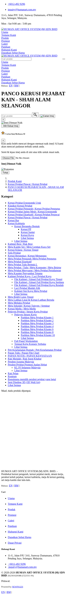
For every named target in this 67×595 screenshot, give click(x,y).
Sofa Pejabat (14, 252)
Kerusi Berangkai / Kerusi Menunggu (27, 255)
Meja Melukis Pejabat (19, 302)
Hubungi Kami (9, 49)
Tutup (5, 172)
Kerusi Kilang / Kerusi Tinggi (23, 249)
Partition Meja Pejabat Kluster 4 (37, 326)
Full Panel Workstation (26, 341)
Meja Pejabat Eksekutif (20, 261)
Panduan (5, 46)
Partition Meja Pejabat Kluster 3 (37, 323)
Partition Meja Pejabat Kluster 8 (37, 332)
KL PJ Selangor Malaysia (27, 367)
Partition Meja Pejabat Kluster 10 (38, 335)
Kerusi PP (26, 229)
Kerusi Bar (13, 220)
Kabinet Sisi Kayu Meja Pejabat (30, 291)
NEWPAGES (17, 587)
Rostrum (12, 376)
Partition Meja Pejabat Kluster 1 (37, 317)
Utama (4, 32)
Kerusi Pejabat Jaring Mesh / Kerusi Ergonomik (32, 211)
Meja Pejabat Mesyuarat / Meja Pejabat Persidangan (34, 270)
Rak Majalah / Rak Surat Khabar (24, 358)
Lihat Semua (27, 238)
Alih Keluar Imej (10, 126)
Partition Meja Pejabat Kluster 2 (37, 320)
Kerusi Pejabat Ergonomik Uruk (24, 202)
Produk (5, 38)
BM (16, 85)
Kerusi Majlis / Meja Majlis (22, 308)
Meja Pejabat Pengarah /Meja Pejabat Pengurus (32, 258)
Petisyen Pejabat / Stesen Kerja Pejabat (28, 311)
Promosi (5, 41)
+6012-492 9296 (16, 4)
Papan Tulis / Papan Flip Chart (23, 352)
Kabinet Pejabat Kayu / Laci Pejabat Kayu (29, 276)
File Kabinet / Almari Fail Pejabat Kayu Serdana (39, 282)
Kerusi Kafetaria (16, 223)
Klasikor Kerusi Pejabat (20, 205)
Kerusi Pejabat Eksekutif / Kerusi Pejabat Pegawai (34, 214)
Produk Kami (15, 181)
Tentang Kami (8, 35)
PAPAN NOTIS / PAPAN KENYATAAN (30, 355)
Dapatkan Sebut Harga (13, 52)
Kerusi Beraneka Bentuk (27, 226)
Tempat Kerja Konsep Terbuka (30, 344)
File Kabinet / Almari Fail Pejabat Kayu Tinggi (38, 279)
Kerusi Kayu (27, 235)
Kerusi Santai (28, 232)
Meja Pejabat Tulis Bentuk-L (22, 264)
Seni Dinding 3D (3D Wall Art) (24, 382)
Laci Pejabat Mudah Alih (27, 288)
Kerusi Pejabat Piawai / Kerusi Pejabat (27, 184)
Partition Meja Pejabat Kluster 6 (37, 329)
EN (11, 85)
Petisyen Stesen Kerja (25, 314)
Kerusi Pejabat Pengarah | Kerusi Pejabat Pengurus (34, 208)
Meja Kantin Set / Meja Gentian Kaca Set (29, 247)
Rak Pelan (13, 373)
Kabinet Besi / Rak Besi (20, 244)
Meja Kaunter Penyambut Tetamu (25, 273)
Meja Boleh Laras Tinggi (21, 297)
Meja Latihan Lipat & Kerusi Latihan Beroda (31, 299)
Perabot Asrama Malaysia (21, 361)
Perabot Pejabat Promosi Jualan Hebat (27, 364)
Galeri (4, 43)
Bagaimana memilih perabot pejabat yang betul (32, 379)
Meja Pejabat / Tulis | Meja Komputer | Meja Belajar (34, 267)
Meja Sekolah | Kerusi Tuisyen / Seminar (29, 305)
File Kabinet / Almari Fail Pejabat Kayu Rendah (39, 285)
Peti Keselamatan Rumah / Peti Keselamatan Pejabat (34, 349)
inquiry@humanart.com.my (22, 9)
